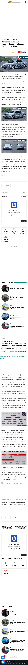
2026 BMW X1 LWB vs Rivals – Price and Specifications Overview (18, 326)
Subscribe (5, 236)
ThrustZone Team (9, 48)
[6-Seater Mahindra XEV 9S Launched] (5, 288)
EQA (16, 39)
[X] (16, 214)
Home (2, 37)
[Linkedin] (14, 214)
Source (3, 175)
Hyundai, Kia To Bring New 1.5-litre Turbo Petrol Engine (6, 195)
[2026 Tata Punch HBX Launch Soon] (5, 298)
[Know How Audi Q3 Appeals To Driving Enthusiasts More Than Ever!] (5, 316)
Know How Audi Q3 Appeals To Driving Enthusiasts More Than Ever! (18, 317)
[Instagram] (11, 214)
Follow (14, 228)
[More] (19, 185)
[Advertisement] (14, 20)
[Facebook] (8, 214)
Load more (13, 332)
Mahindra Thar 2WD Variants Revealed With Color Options (21, 195)
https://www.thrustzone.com (14, 212)
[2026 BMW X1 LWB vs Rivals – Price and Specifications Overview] (5, 325)
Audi (11, 323)
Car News (7, 37)
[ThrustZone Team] (2, 49)
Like (5, 228)
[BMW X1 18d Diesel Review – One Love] (5, 307)
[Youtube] (19, 214)
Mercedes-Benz (11, 39)
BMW (11, 305)
